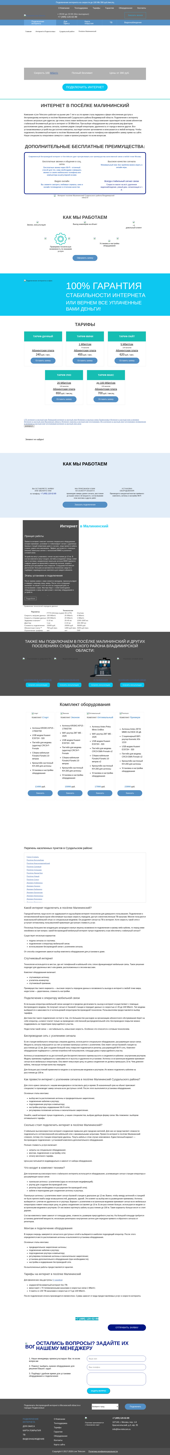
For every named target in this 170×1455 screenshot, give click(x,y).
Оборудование (125, 8)
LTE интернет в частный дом (35, 420)
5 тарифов (57, 1280)
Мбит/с (54, 73)
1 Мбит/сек (85, 344)
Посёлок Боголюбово (35, 860)
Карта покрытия (89, 22)
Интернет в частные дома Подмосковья (93, 420)
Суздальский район (97, 830)
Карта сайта (59, 1445)
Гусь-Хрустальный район (68, 825)
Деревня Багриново (35, 892)
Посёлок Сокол (33, 880)
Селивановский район (98, 825)
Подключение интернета (37, 22)
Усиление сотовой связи (132, 680)
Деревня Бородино (34, 899)
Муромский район (96, 821)
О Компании (63, 8)
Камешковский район (129, 825)
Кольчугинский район (98, 816)
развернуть (29, 426)
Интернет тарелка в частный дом (74, 422)
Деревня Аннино (33, 886)
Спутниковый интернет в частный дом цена (63, 424)
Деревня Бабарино (34, 889)
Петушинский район (34, 825)
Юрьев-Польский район (68, 816)
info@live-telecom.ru (121, 1429)
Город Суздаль (33, 857)
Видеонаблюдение (133, 22)
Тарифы (96, 8)
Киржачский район (65, 830)
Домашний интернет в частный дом (62, 420)
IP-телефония (101, 680)
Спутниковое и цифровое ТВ (38, 680)
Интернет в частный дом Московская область (42, 422)
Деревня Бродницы (34, 902)
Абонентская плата (43, 350)
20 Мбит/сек (64, 382)
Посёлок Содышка (34, 870)
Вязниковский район (66, 821)
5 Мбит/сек (127, 344)
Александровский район (131, 816)
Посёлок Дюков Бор (35, 873)
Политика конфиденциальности (103, 1451)
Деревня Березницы (35, 896)
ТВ (111, 22)
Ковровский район (33, 816)
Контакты (141, 8)
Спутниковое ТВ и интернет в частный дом (106, 422)
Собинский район (33, 830)
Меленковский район (35, 821)
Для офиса (67, 22)
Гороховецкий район (129, 821)
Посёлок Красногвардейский (38, 863)
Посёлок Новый (33, 876)
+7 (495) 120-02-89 (67, 17)
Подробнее (30, 599)
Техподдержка (81, 8)
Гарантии (109, 8)
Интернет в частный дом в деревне (124, 420)
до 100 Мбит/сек (105, 382)
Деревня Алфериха (35, 883)
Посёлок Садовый (34, 867)
